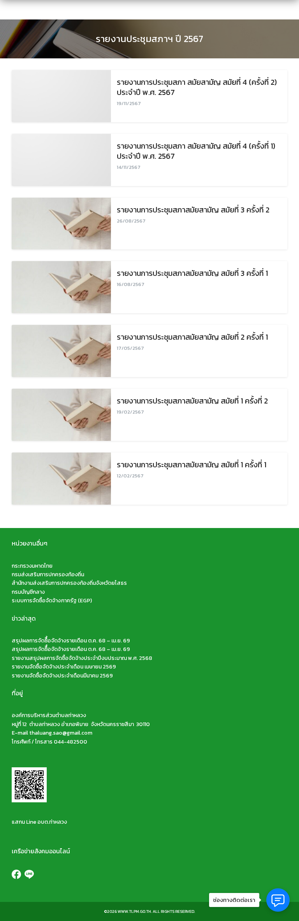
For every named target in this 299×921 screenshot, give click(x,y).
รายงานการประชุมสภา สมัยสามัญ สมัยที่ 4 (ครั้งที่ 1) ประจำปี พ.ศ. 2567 (196, 151)
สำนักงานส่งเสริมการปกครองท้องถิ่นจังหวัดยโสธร (69, 583)
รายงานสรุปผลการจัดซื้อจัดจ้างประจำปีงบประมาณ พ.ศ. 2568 (82, 658)
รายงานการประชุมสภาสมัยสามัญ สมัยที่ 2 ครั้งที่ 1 (192, 337)
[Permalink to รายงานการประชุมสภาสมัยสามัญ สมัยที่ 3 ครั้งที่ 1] (61, 287)
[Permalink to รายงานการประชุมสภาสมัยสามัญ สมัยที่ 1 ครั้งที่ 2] (61, 415)
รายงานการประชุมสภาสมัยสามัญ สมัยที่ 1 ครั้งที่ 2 (192, 401)
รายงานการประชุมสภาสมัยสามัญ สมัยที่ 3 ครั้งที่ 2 (193, 210)
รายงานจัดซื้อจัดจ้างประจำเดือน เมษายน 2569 (64, 667)
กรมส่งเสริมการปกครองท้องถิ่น (48, 574)
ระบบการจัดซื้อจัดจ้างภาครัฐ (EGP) (52, 600)
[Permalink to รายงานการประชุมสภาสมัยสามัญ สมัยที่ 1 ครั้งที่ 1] (61, 479)
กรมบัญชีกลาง (28, 592)
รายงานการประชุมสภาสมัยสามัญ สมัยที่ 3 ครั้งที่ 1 (192, 273)
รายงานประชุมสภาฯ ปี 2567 (149, 39)
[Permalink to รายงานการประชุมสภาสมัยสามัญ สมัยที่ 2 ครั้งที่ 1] (61, 351)
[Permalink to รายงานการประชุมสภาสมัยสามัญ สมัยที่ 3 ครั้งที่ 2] (61, 224)
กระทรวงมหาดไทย (32, 566)
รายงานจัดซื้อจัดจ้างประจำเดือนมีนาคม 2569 (62, 676)
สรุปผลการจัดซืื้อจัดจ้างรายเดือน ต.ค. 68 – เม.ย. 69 (71, 641)
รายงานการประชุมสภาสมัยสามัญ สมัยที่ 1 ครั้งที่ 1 (191, 464)
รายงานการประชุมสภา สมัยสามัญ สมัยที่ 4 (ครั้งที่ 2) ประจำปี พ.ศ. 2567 (197, 87)
